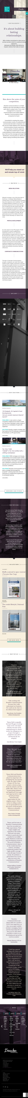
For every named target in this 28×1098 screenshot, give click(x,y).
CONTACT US (5, 1080)
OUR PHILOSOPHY (6, 1073)
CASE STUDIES (6, 1076)
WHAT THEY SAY (6, 1079)
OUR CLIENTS (5, 1075)
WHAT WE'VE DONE (6, 1077)
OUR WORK (5, 1078)
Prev (1, 444)
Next (14, 16)
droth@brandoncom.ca (7, 1067)
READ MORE (4, 600)
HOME (4, 1072)
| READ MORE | (5, 435)
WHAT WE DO (5, 1074)
